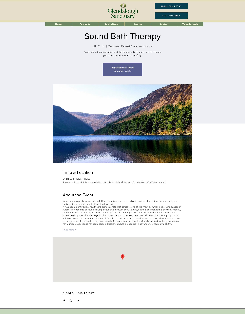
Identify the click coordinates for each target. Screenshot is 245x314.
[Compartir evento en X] (71, 301)
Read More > (69, 229)
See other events (122, 71)
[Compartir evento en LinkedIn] (78, 301)
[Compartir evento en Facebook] (64, 301)
